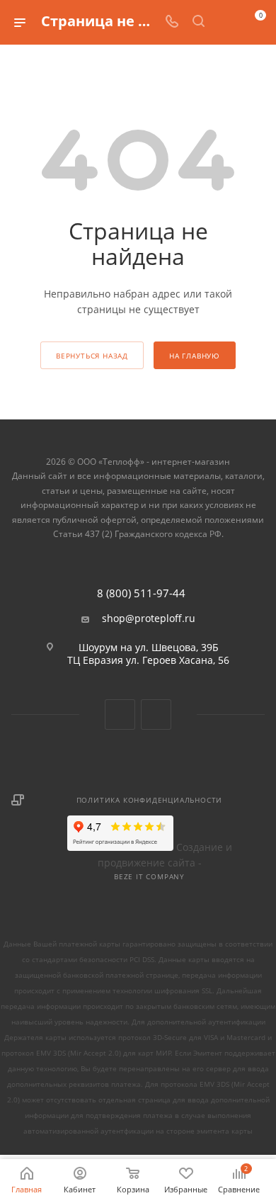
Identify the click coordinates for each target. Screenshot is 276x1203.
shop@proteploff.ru (148, 618)
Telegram (156, 714)
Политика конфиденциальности (149, 800)
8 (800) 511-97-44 (141, 593)
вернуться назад (92, 356)
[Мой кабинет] (225, 22)
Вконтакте (120, 714)
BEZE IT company (149, 876)
